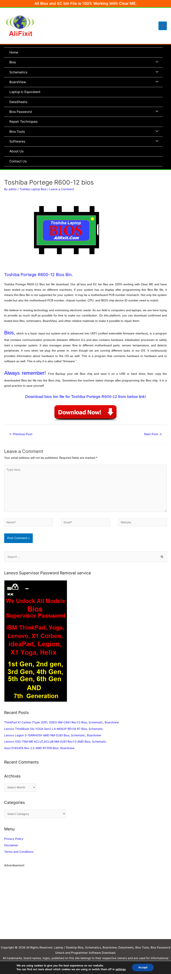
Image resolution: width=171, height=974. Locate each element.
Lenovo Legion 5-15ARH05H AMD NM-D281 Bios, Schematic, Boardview (52, 735)
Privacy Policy (13, 838)
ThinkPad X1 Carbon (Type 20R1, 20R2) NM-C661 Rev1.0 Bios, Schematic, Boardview (61, 722)
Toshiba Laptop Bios (33, 189)
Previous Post (20, 434)
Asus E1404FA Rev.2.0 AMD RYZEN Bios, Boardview (39, 748)
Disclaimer (11, 845)
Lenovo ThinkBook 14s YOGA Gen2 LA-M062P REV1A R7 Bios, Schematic (53, 728)
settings (121, 969)
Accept (142, 967)
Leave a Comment (61, 189)
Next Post (153, 434)
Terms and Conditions (18, 851)
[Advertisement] (85, 905)
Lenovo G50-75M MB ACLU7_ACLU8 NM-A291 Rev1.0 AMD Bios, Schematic (55, 741)
